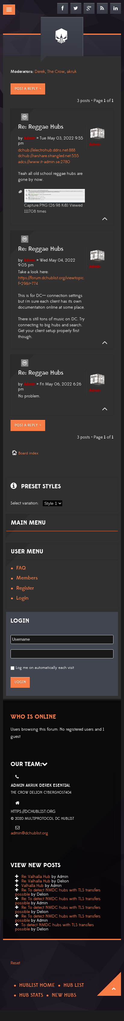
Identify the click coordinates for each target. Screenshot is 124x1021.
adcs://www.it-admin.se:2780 (44, 162)
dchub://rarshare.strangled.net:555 (48, 156)
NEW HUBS (64, 995)
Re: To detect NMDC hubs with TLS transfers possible (58, 892)
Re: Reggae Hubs (41, 126)
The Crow (56, 71)
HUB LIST (74, 985)
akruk (72, 71)
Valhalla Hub (32, 885)
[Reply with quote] (25, 117)
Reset (15, 963)
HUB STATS (31, 995)
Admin (29, 138)
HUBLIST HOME (37, 985)
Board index (28, 453)
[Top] (103, 219)
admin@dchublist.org (29, 833)
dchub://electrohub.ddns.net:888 (46, 150)
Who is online (33, 717)
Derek (40, 71)
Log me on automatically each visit (45, 667)
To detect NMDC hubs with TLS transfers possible (54, 927)
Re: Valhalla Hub (35, 876)
